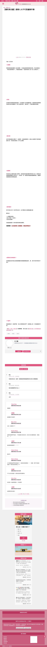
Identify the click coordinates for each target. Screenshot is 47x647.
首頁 (2, 0)
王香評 (12, 441)
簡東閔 (17, 560)
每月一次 (19, 529)
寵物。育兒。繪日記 (12, 328)
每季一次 (19, 531)
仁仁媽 (17, 57)
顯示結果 (23, 540)
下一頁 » (27, 494)
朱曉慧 (12, 469)
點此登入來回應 (23, 369)
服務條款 (5, 640)
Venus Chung (14, 450)
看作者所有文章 (27, 351)
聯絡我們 (5, 638)
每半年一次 (20, 533)
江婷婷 (12, 487)
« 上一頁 (20, 494)
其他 (18, 535)
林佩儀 (12, 413)
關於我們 (5, 636)
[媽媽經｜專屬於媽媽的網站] (23, 3)
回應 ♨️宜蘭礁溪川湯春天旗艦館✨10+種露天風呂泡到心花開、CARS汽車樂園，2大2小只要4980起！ (23, 591)
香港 (18, 333)
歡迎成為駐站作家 (19, 628)
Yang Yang (13, 404)
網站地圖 (5, 643)
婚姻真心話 (8, 7)
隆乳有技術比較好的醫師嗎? (19, 502)
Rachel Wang (14, 430)
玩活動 (12, 0)
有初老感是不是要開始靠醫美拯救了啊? (21, 503)
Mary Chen (14, 422)
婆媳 (13, 333)
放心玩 (15, 0)
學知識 (6, 0)
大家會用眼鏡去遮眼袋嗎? (18, 505)
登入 (37, 0)
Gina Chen (13, 478)
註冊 (39, 0)
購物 (17, 0)
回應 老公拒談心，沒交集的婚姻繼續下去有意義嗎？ (23, 582)
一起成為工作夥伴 (27, 628)
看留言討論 (28, 57)
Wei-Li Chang (14, 459)
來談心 (9, 0)
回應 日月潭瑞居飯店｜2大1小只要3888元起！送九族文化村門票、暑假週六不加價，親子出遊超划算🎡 (23, 573)
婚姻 (9, 333)
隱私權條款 (6, 641)
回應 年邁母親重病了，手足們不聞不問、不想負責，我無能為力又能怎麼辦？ (23, 600)
